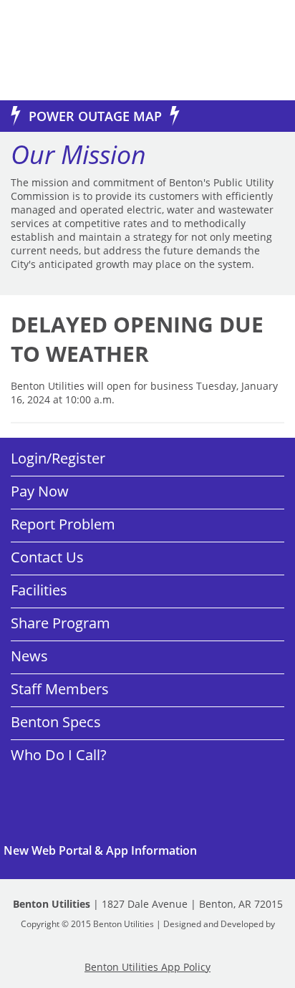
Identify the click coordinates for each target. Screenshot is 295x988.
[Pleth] (147, 935)
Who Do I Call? (59, 754)
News (29, 656)
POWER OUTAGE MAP (95, 116)
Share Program (60, 623)
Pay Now (40, 491)
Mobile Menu (261, 52)
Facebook (64, 791)
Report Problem (63, 524)
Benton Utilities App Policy (147, 967)
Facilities (39, 590)
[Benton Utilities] (64, 50)
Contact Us (47, 557)
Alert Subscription (147, 850)
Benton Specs (56, 722)
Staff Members (60, 689)
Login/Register (58, 458)
